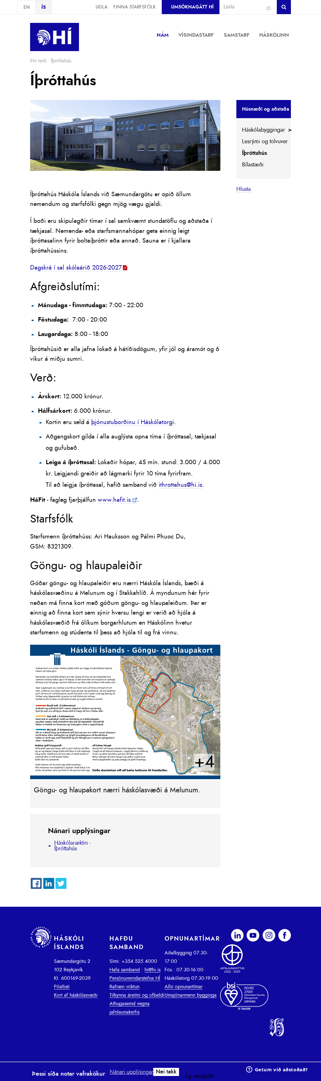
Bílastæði (253, 165)
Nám (163, 35)
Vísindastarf (196, 35)
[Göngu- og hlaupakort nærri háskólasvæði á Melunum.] (125, 777)
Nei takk (166, 1072)
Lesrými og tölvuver (265, 141)
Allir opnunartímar (184, 986)
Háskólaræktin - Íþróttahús (72, 846)
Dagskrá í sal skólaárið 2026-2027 (76, 268)
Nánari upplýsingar (131, 1072)
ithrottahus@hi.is (180, 485)
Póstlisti (62, 986)
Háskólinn (274, 35)
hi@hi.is (152, 969)
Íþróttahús (254, 153)
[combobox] (245, 7)
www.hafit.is (114, 500)
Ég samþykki (200, 1076)
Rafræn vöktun (124, 986)
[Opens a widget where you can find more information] (277, 1070)
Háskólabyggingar (263, 130)
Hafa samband (124, 969)
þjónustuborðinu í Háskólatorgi (132, 422)
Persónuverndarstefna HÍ (134, 978)
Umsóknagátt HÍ (192, 7)
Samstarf (237, 35)
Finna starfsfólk (134, 7)
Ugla (102, 7)
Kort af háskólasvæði (75, 995)
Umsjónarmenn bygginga (191, 995)
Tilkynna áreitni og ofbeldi (136, 995)
